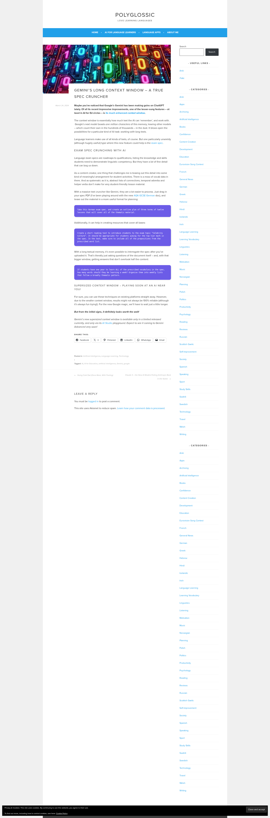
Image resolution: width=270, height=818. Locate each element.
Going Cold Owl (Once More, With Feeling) (95, 375)
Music (182, 269)
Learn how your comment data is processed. (141, 408)
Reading (184, 322)
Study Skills (185, 389)
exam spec (157, 143)
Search (183, 46)
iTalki (182, 78)
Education (184, 157)
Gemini (120, 363)
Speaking (184, 374)
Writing (183, 434)
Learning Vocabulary (189, 239)
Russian (183, 337)
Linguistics (185, 247)
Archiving (184, 112)
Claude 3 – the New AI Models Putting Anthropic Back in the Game (148, 377)
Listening (184, 254)
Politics (183, 299)
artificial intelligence (107, 363)
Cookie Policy (62, 813)
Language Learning (109, 356)
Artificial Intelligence (91, 356)
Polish (182, 292)
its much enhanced (125, 113)
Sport (182, 381)
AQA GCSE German (144, 195)
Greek (182, 194)
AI (82, 363)
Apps (182, 104)
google (127, 363)
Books (183, 127)
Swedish (184, 404)
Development (186, 149)
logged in (93, 401)
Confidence (185, 134)
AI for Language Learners (120, 32)
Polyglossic (135, 15)
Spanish (183, 366)
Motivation (184, 262)
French (183, 172)
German (183, 187)
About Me (172, 32)
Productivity (185, 307)
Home (95, 32)
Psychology (185, 314)
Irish (182, 224)
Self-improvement (188, 351)
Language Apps (151, 32)
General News (186, 179)
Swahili (183, 396)
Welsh (182, 426)
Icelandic (184, 217)
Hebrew (183, 202)
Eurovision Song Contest (191, 164)
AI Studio (107, 323)
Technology (124, 356)
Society (183, 359)
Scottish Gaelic (187, 344)
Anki (182, 70)
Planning (184, 284)
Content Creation (188, 142)
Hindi (182, 209)
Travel (182, 419)
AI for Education (91, 363)
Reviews (184, 329)
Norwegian (185, 277)
